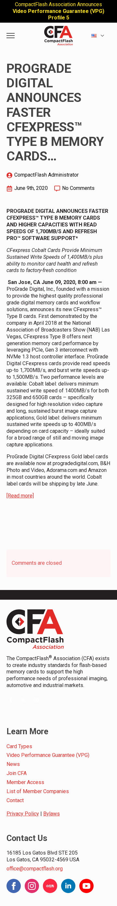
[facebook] (10, 699)
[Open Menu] (10, 36)
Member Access (25, 782)
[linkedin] (68, 886)
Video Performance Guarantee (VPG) (47, 755)
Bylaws (51, 814)
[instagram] (36, 699)
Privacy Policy (22, 814)
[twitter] (23, 699)
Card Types (19, 746)
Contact (15, 800)
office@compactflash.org (34, 869)
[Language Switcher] (104, 35)
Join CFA (16, 773)
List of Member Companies (37, 791)
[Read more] (20, 496)
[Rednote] (50, 886)
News (13, 764)
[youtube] (86, 886)
